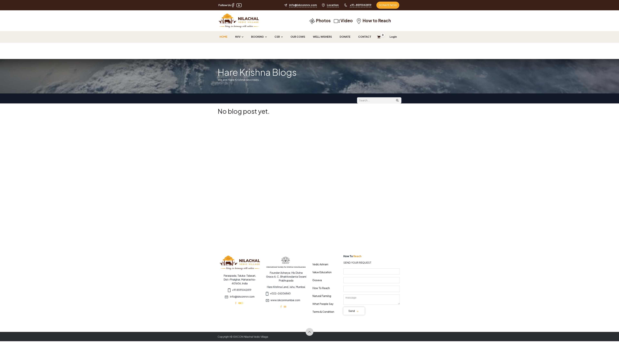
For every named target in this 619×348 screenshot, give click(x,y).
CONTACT (364, 36)
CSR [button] (277, 36)
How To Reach (321, 288)
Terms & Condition (323, 311)
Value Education (322, 272)
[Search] (397, 100)
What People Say (322, 303)
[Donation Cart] (3, 344)
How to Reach (376, 20)
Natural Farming (321, 296)
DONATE (345, 36)
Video (346, 20)
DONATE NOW (388, 5)
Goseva (317, 280)
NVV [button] (238, 36)
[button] (309, 332)
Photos (323, 20)
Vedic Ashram (320, 264)
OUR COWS (297, 36)
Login (393, 36)
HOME (223, 36)
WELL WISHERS (322, 36)
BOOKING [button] (257, 36)
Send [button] (351, 311)
